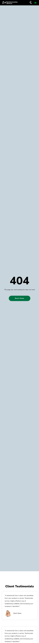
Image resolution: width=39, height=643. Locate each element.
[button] (35, 2)
